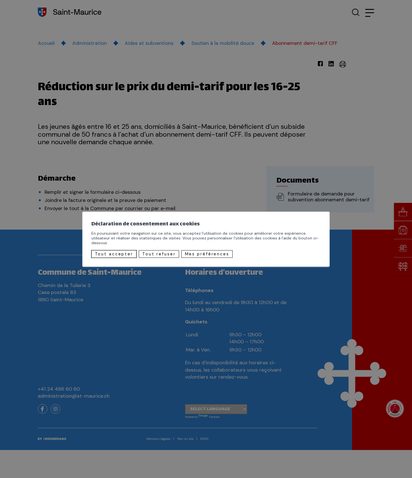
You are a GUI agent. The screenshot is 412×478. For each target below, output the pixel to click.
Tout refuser (159, 254)
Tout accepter (114, 254)
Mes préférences (207, 254)
